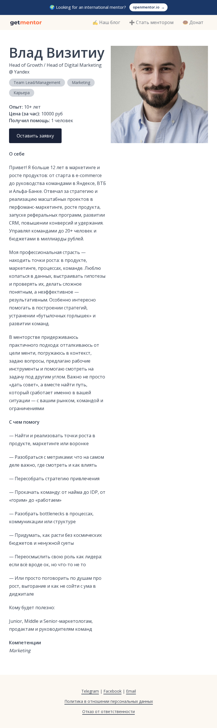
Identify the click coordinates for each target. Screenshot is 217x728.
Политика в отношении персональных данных (108, 701)
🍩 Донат (193, 22)
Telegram (90, 691)
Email (131, 691)
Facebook (112, 691)
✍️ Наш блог (106, 22)
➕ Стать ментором (151, 22)
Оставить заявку (35, 136)
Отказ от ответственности (108, 711)
